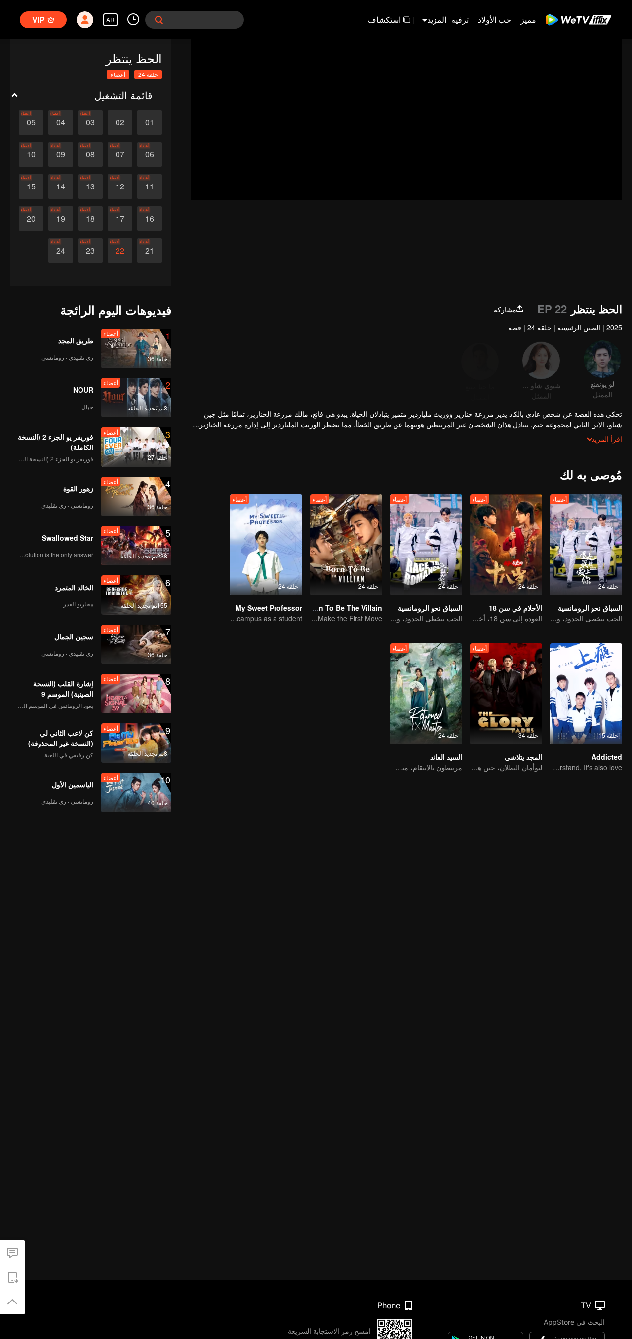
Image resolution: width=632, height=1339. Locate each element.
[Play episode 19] (60, 218)
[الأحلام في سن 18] (506, 544)
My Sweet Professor (269, 608)
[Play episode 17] (120, 218)
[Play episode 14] (60, 186)
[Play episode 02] (120, 122)
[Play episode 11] (149, 186)
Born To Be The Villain (344, 608)
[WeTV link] (579, 20)
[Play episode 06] (149, 154)
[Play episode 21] (149, 250)
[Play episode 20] (31, 218)
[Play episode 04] (60, 122)
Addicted (607, 757)
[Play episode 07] (120, 154)
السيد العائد (446, 757)
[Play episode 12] (120, 186)
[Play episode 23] (90, 250)
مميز (528, 19)
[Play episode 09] (60, 154)
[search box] (159, 20)
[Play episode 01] (149, 122)
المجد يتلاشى (523, 757)
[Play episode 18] (90, 218)
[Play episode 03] (90, 122)
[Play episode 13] (90, 186)
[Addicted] (586, 693)
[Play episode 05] (31, 122)
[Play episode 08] (90, 154)
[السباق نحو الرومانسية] (586, 544)
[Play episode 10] (31, 154)
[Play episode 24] (60, 250)
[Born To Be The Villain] (346, 544)
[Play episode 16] (149, 218)
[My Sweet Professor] (266, 544)
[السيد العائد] (426, 693)
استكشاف (384, 19)
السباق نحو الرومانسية (590, 608)
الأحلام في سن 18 (515, 608)
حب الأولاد (494, 19)
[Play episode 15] (31, 186)
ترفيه (460, 19)
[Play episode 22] (120, 250)
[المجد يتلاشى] (506, 693)
